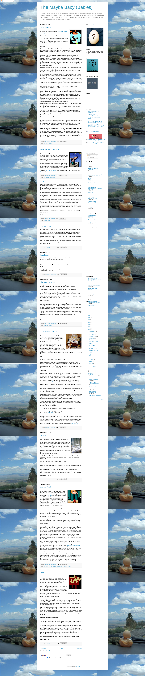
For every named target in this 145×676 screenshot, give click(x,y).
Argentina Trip (90, 216)
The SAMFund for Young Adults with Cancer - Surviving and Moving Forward (96, 125)
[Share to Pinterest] (66, 141)
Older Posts (79, 648)
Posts (89, 155)
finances (50, 143)
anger (45, 480)
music (47, 325)
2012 (89, 320)
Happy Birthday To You (92, 202)
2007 (89, 329)
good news (65, 566)
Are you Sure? (45, 487)
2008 (89, 328)
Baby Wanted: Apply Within (95, 395)
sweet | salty (90, 172)
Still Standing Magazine (92, 119)
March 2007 (91, 365)
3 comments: (53, 141)
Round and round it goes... (93, 198)
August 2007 (91, 338)
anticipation (46, 177)
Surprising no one (92, 392)
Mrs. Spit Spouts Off (92, 164)
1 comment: (53, 218)
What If (43, 181)
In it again (90, 207)
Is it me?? (44, 435)
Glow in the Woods (91, 114)
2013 (89, 319)
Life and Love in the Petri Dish (94, 284)
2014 (89, 317)
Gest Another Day (92, 215)
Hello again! (90, 289)
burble (89, 178)
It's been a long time (91, 294)
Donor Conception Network (93, 111)
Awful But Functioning (92, 192)
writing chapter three (92, 305)
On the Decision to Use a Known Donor (95, 302)
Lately (89, 306)
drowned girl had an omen (50, 170)
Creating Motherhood (92, 301)
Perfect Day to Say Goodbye (93, 165)
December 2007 (92, 331)
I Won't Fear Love (91, 197)
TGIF (42, 572)
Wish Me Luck (45, 27)
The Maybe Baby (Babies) (66, 7)
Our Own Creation (92, 201)
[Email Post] (58, 141)
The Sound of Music (47, 282)
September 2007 (92, 336)
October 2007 (92, 334)
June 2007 (91, 359)
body (45, 325)
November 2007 (92, 333)
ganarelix (49, 381)
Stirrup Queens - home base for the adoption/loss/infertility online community (96, 122)
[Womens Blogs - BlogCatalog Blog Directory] (91, 374)
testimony (50, 495)
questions (69, 566)
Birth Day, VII (90, 193)
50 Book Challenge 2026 (93, 379)
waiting (53, 177)
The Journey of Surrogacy (93, 219)
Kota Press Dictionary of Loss (94, 115)
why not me (90, 292)
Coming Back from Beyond (94, 383)
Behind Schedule (92, 382)
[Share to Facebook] (65, 141)
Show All (102, 399)
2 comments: (53, 274)
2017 (89, 313)
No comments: (53, 323)
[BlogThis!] (62, 141)
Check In (91, 396)
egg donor (50, 177)
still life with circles (92, 187)
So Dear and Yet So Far (93, 168)
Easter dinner (50, 412)
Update (89, 179)
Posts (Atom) (48, 650)
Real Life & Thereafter (92, 278)
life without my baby (92, 182)
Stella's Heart (90, 169)
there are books (74, 423)
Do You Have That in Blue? (50, 149)
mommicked (90, 206)
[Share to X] (63, 141)
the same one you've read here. (74, 545)
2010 (89, 324)
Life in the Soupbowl (93, 378)
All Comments (91, 157)
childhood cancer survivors (56, 521)
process (50, 325)
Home (61, 648)
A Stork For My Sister (92, 288)
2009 (89, 326)
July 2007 (91, 357)
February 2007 (92, 366)
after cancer (46, 143)
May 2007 (91, 361)
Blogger (78, 666)
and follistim (53, 381)
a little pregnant (92, 391)
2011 (89, 322)
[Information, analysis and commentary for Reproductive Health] (95, 140)
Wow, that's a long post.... (49, 331)
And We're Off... (46, 227)
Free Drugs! (44, 255)
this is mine (42, 171)
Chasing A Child (92, 386)
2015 (89, 315)
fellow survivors (59, 566)
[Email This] (60, 141)
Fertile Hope (90, 112)
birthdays (50, 566)
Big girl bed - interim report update (94, 285)
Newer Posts (43, 648)
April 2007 (91, 363)
